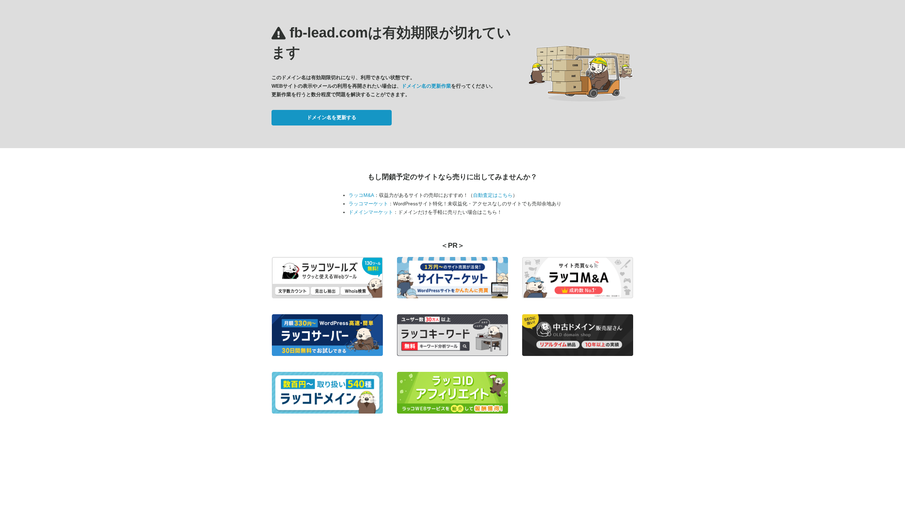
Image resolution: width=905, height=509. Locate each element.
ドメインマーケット (371, 212)
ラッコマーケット (368, 203)
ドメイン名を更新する (331, 117)
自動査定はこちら (493, 195)
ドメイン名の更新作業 (426, 86)
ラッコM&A (361, 195)
